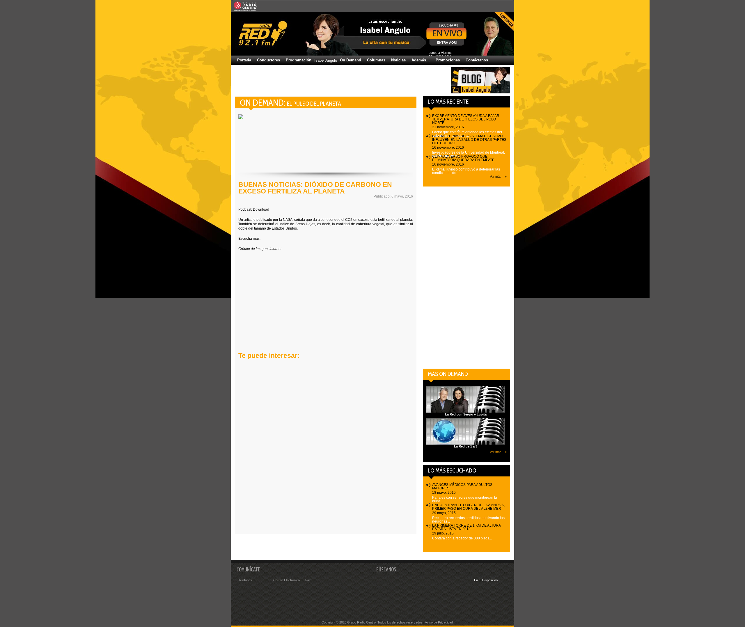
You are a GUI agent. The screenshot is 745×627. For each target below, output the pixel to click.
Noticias (398, 60)
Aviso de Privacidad (439, 622)
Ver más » (498, 176)
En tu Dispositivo (486, 580)
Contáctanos (477, 60)
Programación (298, 60)
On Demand (350, 60)
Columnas (376, 60)
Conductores (268, 60)
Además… (420, 60)
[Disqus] (325, 449)
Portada (244, 60)
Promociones (448, 60)
